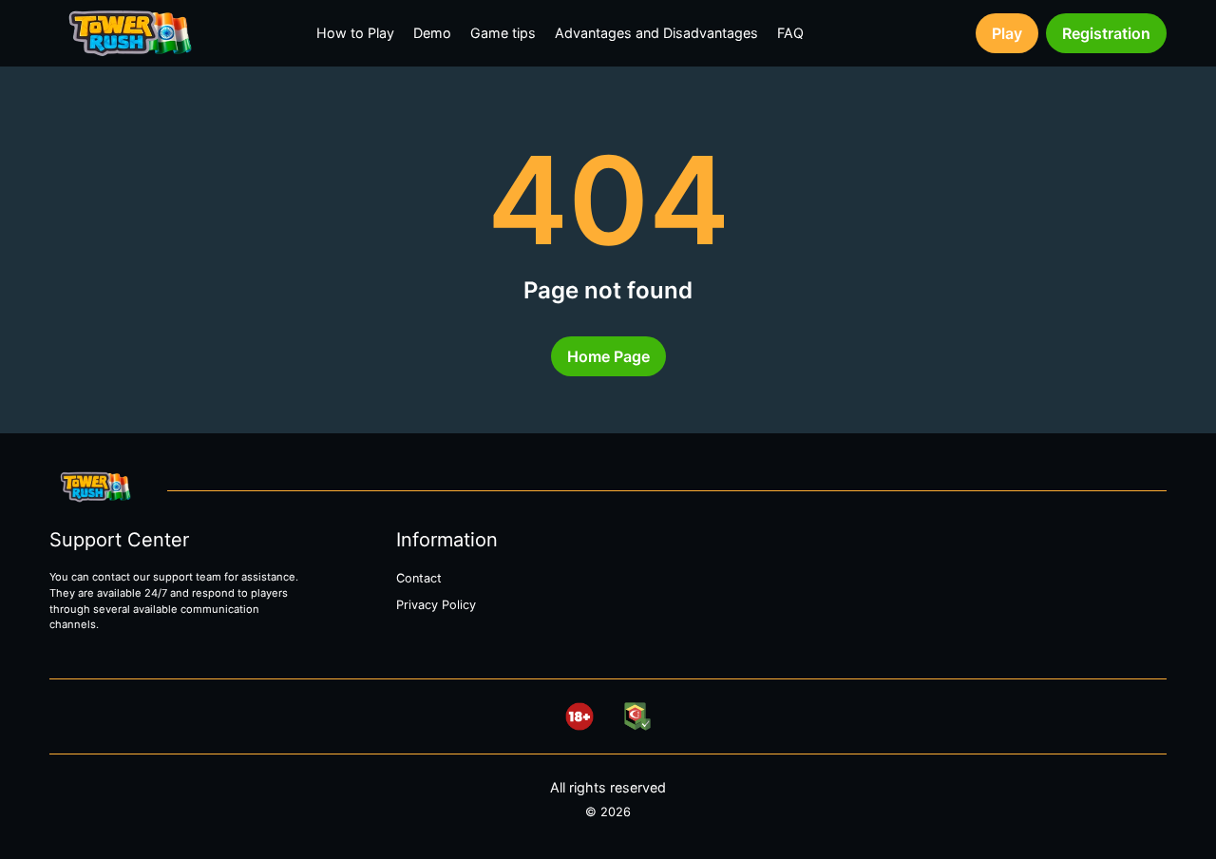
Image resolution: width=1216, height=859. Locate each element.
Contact (419, 578)
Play (1007, 33)
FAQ (790, 33)
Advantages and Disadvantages (656, 33)
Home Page (608, 356)
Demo (432, 33)
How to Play (355, 33)
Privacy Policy (436, 605)
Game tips (503, 33)
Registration (1106, 33)
